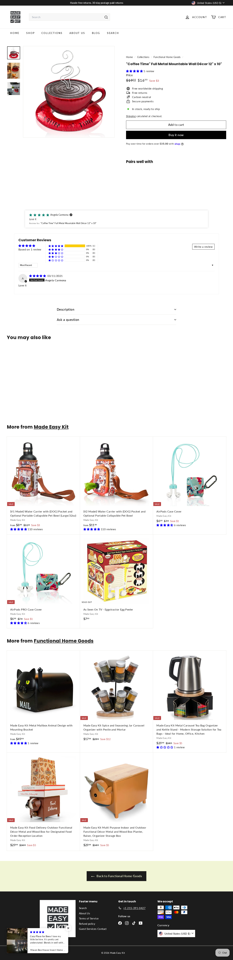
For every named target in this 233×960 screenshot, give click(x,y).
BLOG (96, 33)
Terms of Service (89, 918)
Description (65, 309)
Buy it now (176, 135)
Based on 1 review (29, 249)
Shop (30, 33)
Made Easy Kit (51, 427)
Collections (52, 33)
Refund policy (87, 923)
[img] (38, 275)
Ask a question (68, 320)
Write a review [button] (203, 246)
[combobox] (69, 17)
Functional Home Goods (167, 57)
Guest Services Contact (93, 928)
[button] (134, 71)
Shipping (131, 116)
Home (14, 33)
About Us (77, 33)
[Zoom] (68, 91)
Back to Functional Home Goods (119, 876)
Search (113, 33)
